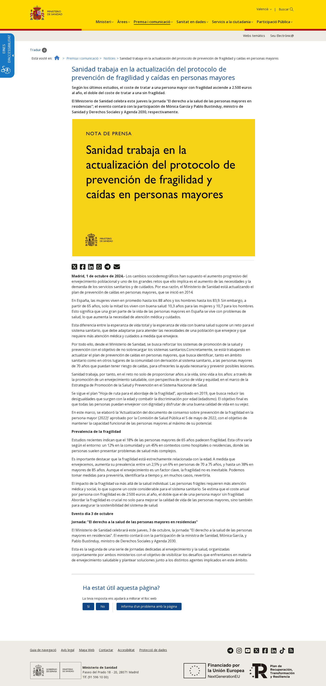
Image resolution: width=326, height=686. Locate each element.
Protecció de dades (153, 650)
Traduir (36, 50)
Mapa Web (86, 650)
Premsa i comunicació (82, 58)
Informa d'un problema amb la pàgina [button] (149, 606)
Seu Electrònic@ (282, 36)
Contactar (106, 650)
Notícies (110, 58)
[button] (257, 9)
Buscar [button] (284, 9)
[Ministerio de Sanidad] (46, 13)
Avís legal (67, 650)
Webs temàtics (254, 36)
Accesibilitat (126, 650)
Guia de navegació (43, 650)
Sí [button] (88, 606)
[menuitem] (103, 21)
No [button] (102, 606)
